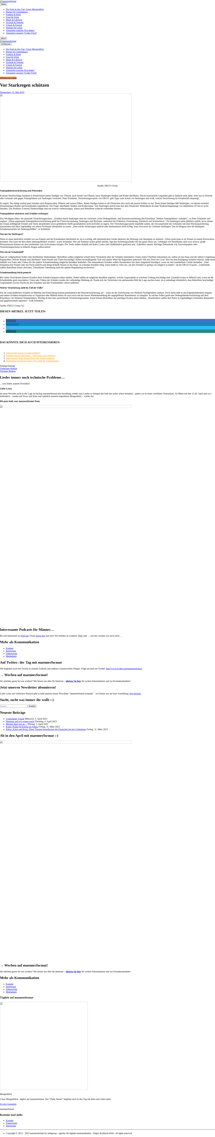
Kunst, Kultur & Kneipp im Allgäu (22, 726)
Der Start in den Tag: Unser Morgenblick (25, 9)
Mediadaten (11, 656)
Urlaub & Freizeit (14, 25)
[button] (11, 321)
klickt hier (40, 636)
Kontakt (9, 648)
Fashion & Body (13, 14)
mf (13, 366)
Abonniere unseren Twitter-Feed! (21, 33)
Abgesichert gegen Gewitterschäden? (23, 353)
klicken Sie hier (73, 681)
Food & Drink (12, 17)
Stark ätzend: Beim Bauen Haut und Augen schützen (30, 358)
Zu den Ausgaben (8, 1104)
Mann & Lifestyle (14, 20)
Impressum (11, 651)
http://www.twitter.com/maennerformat (124, 668)
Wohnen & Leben (14, 28)
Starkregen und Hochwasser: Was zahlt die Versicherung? (32, 361)
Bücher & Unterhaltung (17, 12)
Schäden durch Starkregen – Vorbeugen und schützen (30, 355)
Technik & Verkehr (15, 22)
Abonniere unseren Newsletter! (20, 30)
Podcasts (25, 636)
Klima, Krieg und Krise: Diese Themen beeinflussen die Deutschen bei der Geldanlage (46, 729)
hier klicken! (135, 693)
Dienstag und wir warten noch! (20, 721)
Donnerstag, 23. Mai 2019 (12, 92)
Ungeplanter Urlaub (15, 719)
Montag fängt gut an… (16, 724)
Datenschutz (11, 653)
